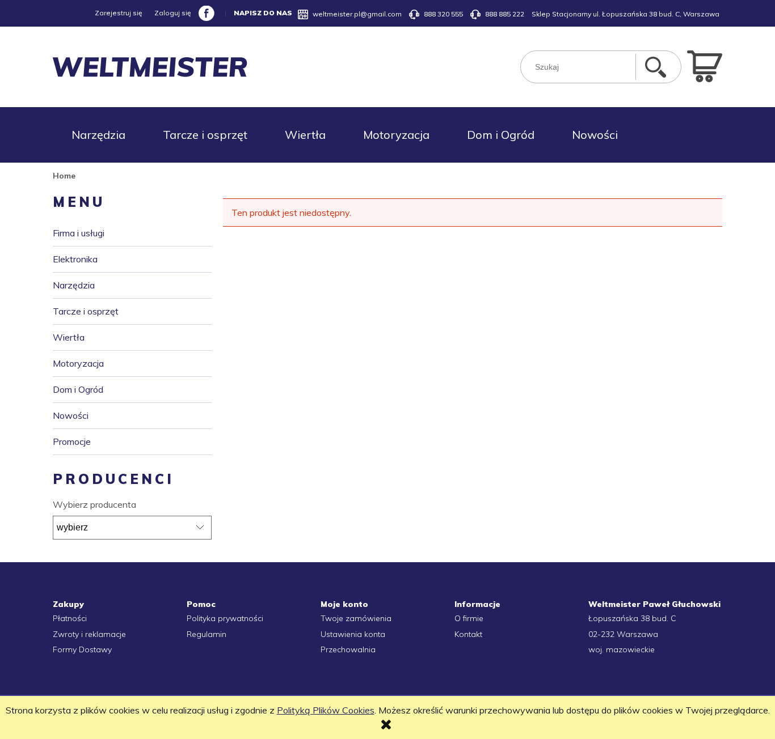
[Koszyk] (704, 65)
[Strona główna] (150, 67)
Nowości (71, 415)
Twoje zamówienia (356, 618)
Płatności (70, 618)
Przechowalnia (348, 649)
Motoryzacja (78, 363)
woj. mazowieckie (621, 649)
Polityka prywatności (225, 618)
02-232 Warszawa (623, 634)
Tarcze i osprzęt (86, 311)
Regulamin (206, 634)
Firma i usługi (78, 233)
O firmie (468, 618)
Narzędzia (74, 285)
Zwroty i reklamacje (89, 634)
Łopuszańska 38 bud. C (632, 618)
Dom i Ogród (78, 389)
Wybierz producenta (94, 504)
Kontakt (468, 634)
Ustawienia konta (353, 634)
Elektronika (75, 259)
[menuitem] (98, 135)
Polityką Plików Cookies (325, 710)
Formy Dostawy (82, 649)
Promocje (72, 441)
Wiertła (69, 337)
